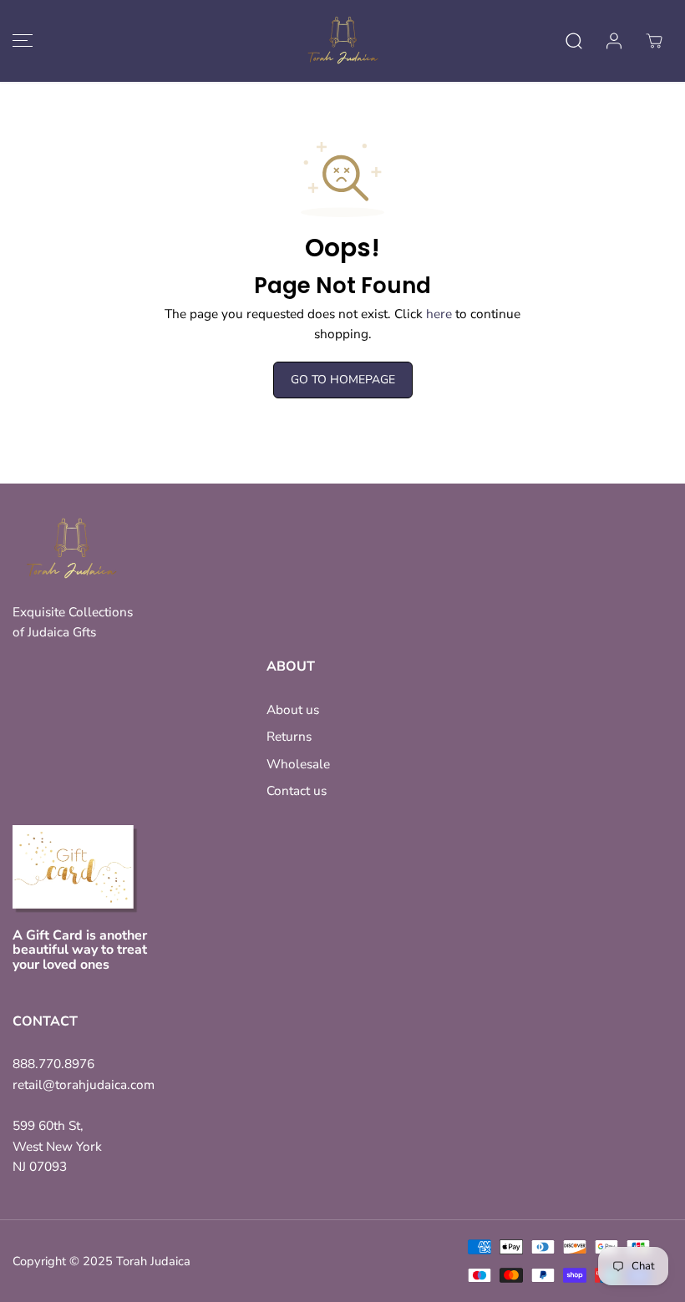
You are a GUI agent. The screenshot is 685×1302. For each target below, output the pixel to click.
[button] (20, 41)
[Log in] (614, 41)
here (439, 313)
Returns (289, 736)
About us (292, 709)
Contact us (296, 790)
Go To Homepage (343, 380)
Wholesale (298, 764)
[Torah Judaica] (342, 41)
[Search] (574, 41)
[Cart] (654, 41)
